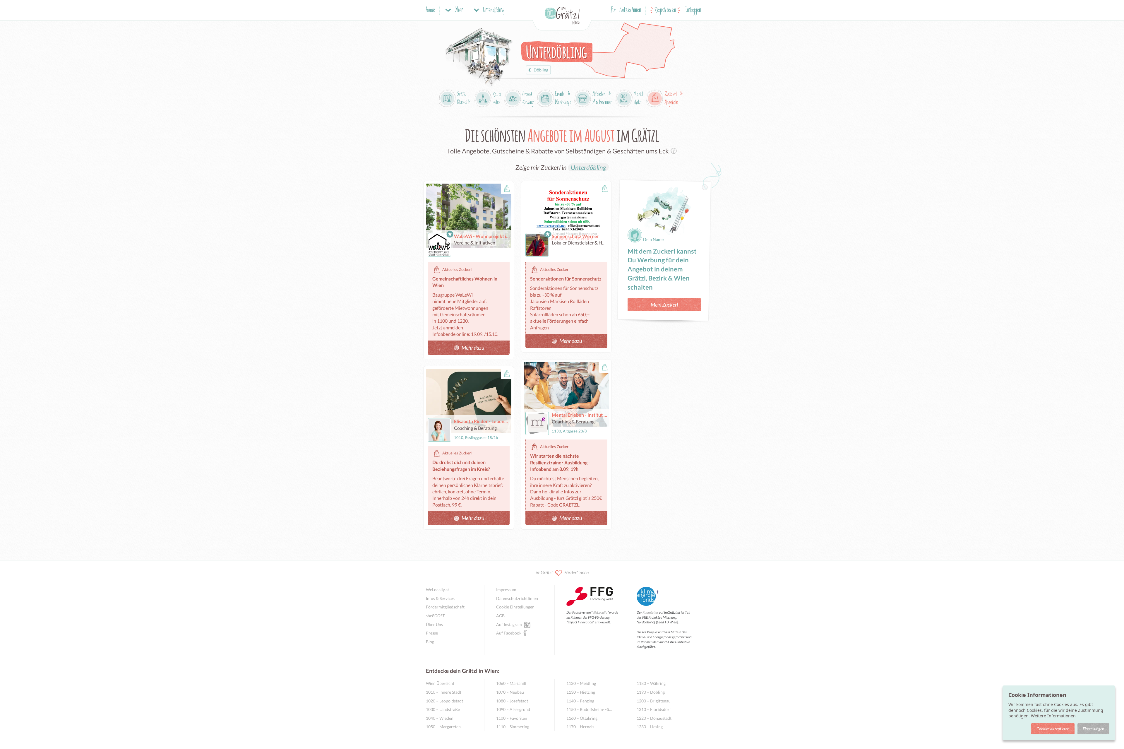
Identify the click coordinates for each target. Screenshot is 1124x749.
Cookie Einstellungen (515, 606)
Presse (432, 632)
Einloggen (693, 10)
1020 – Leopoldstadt (444, 700)
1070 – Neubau (510, 692)
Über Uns (434, 624)
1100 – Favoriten (511, 718)
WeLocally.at (437, 589)
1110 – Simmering (512, 726)
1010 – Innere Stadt (443, 692)
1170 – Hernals (580, 726)
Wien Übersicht (440, 683)
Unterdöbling (588, 167)
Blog (430, 641)
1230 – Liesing (650, 726)
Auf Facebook (508, 632)
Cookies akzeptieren (1052, 728)
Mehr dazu (473, 347)
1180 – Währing (651, 683)
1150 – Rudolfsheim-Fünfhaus (589, 709)
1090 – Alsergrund (513, 709)
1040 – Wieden (439, 718)
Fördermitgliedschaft (445, 606)
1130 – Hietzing (580, 692)
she (435, 615)
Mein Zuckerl (664, 304)
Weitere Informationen (1053, 716)
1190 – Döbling (651, 692)
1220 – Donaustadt (654, 718)
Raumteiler (650, 612)
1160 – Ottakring (581, 718)
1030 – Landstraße (443, 709)
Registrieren (665, 10)
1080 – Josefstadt (512, 700)
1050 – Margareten (443, 726)
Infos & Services (440, 598)
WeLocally (599, 612)
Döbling (541, 69)
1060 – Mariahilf (511, 683)
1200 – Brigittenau (654, 700)
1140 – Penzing (580, 700)
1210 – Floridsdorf (654, 709)
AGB (500, 615)
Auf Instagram (509, 624)
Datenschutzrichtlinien (517, 598)
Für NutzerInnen (626, 10)
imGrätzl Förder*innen (562, 572)
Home (430, 10)
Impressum (506, 589)
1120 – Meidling (581, 683)
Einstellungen (1093, 728)
